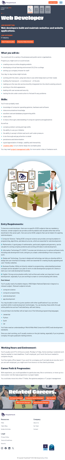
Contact (36, 429)
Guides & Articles (6, 429)
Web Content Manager (23, 402)
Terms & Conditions (6, 440)
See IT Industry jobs (8, 41)
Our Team (36, 426)
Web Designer (51, 398)
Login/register (53, 2)
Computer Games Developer (34, 398)
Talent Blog (4, 426)
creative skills (8, 146)
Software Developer (16, 398)
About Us (36, 422)
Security (3, 443)
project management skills (20, 149)
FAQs (2, 422)
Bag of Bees (45, 458)
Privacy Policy (5, 437)
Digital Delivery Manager (41, 402)
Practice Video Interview (25, 41)
